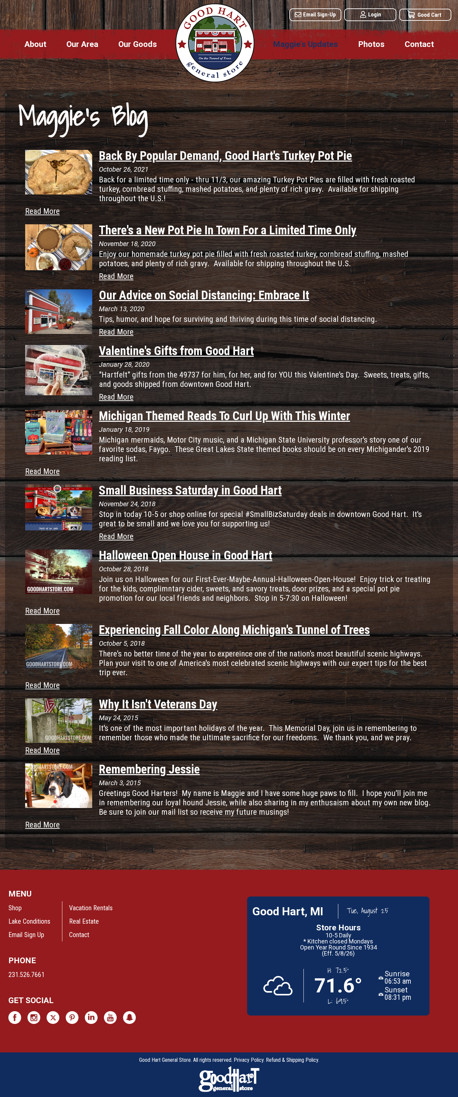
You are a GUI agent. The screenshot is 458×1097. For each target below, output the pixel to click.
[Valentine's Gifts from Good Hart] (58, 392)
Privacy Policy (249, 1060)
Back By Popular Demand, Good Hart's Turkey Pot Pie (225, 156)
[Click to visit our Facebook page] (14, 1017)
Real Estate (84, 921)
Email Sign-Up (319, 14)
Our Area (82, 44)
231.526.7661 (26, 975)
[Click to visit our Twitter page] (53, 1017)
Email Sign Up (26, 935)
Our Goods (137, 44)
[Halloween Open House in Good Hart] (58, 591)
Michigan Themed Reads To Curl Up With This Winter (224, 416)
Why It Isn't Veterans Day (158, 704)
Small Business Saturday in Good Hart (190, 490)
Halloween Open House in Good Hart (185, 555)
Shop (15, 908)
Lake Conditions (29, 921)
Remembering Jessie (149, 769)
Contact (419, 44)
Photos (371, 44)
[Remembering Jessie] (58, 805)
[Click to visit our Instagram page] (33, 1017)
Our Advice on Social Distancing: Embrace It (204, 295)
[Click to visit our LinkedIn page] (91, 1017)
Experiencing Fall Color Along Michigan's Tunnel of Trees (234, 630)
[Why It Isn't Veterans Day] (58, 740)
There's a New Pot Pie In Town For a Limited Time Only (227, 230)
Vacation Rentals (91, 908)
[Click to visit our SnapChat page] (129, 1017)
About (35, 44)
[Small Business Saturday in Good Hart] (58, 527)
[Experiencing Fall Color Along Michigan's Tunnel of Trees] (58, 666)
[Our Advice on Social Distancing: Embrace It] (58, 331)
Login (374, 14)
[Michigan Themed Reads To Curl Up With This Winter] (58, 452)
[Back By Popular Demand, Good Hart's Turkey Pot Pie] (58, 191)
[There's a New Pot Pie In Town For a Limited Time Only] (58, 267)
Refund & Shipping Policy (292, 1060)
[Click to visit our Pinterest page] (72, 1017)
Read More (42, 211)
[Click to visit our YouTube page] (110, 1017)
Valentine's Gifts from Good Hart (176, 351)
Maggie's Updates (305, 44)
